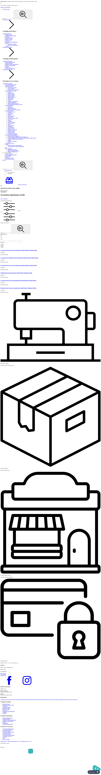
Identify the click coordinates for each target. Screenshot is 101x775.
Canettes (9, 91)
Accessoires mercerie (9, 110)
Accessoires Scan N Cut (9, 143)
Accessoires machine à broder (10, 84)
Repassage (7, 43)
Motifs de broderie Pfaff (12, 149)
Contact (4, 160)
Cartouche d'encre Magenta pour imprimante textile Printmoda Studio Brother (19, 257)
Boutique (5, 198)
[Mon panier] (5, 171)
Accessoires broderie (9, 86)
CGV (19, 741)
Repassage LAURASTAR (12, 45)
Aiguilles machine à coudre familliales (14, 145)
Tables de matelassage (11, 102)
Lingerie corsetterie (11, 122)
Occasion (7, 46)
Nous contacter (3, 674)
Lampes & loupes (10, 127)
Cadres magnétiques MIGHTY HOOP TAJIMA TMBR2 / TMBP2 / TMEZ (21, 138)
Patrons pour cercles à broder (13, 89)
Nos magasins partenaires (9, 159)
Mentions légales (3, 741)
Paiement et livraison (44, 699)
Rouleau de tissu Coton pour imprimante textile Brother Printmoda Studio (18, 288)
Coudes (9, 120)
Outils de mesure (10, 131)
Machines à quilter (8, 39)
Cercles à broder (10, 88)
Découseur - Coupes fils (12, 129)
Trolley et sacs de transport (12, 101)
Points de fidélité (8, 155)
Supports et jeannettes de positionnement (15, 139)
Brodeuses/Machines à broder (10, 35)
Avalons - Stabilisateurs (12, 87)
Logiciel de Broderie (9, 37)
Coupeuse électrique (9, 63)
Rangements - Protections (12, 133)
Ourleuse (6, 66)
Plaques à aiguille (10, 93)
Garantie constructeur (59, 699)
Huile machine (10, 99)
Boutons (9, 114)
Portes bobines (10, 107)
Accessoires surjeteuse (9, 105)
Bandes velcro (10, 113)
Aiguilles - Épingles (11, 132)
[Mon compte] (5, 174)
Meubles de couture (8, 38)
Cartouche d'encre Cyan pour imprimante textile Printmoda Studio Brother (18, 265)
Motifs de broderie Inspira (12, 151)
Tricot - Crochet (10, 123)
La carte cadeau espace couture (11, 154)
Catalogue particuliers (7, 19)
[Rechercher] (23, 14)
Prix (1, 235)
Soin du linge (10, 117)
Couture (9, 100)
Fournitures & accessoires (7, 69)
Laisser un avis (3, 675)
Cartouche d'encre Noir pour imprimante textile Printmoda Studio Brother (18, 280)
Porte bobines (10, 98)
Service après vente (51, 699)
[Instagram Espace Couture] (27, 684)
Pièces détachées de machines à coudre (14, 104)
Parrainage (7, 156)
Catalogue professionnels (7, 47)
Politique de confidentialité (12, 741)
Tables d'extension (11, 95)
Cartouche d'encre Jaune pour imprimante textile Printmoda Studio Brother (18, 250)
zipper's (9, 124)
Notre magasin (22, 699)
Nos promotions (16, 699)
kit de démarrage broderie (10, 85)
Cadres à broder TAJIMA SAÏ (13, 135)
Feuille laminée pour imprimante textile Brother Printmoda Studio (16, 273)
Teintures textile (10, 125)
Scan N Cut (7, 40)
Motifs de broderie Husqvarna (13, 150)
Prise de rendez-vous (9, 153)
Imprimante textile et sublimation (11, 42)
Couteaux (9, 106)
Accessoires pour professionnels (11, 134)
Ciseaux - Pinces (10, 128)
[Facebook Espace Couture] (9, 684)
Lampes (9, 140)
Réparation (9, 121)
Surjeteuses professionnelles (10, 65)
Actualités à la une (3, 699)
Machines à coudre (8, 34)
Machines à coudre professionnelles (11, 64)
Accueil (1, 198)
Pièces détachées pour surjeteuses (13, 109)
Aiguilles (6, 144)
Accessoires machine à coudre (10, 90)
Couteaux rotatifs (10, 116)
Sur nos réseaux (10, 699)
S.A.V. (30, 741)
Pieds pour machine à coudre (13, 103)
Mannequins (10, 126)
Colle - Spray (10, 119)
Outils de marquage (11, 130)
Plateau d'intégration (11, 97)
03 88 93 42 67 (3, 673)
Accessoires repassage (11, 44)
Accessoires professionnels (10, 68)
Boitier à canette (10, 96)
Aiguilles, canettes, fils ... (12, 141)
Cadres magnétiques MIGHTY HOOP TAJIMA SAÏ (17, 137)
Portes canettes (10, 92)
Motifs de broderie (8, 148)
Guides (9, 142)
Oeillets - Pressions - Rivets (12, 118)
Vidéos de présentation (29, 699)
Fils (5, 147)
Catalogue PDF (37, 699)
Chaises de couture (11, 111)
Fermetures (9, 112)
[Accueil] (3, 7)
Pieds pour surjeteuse (11, 108)
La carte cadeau (66, 699)
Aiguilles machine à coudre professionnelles (15, 146)
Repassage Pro (8, 67)
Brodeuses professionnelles (10, 62)
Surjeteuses (7, 36)
